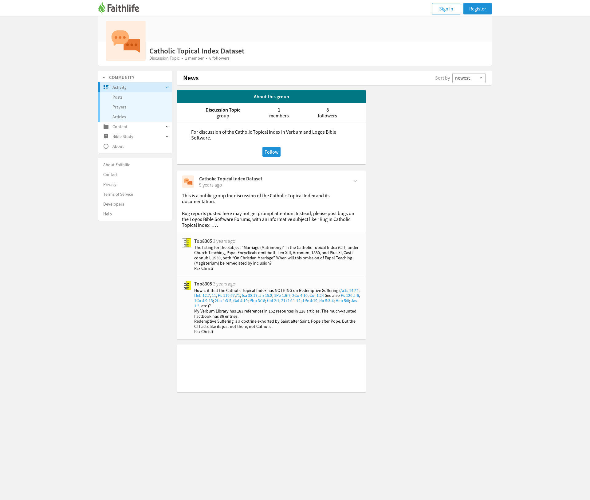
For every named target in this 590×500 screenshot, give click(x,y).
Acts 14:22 (349, 290)
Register (477, 9)
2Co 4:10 (300, 295)
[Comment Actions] (355, 180)
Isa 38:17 (250, 295)
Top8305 (203, 241)
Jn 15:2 (265, 295)
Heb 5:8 (342, 300)
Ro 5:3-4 (326, 300)
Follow (271, 152)
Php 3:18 (257, 300)
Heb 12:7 (202, 295)
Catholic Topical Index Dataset (230, 178)
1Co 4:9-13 (203, 300)
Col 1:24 (316, 295)
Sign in (446, 9)
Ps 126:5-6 (350, 295)
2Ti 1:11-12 (291, 300)
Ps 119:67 (226, 295)
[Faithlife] (122, 9)
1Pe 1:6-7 (282, 295)
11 (214, 295)
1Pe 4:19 (309, 300)
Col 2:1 (273, 300)
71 (238, 295)
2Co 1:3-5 (223, 300)
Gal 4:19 (240, 300)
